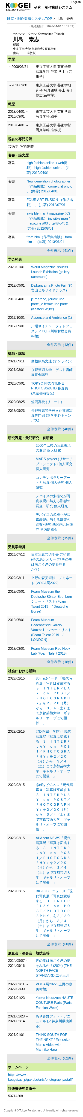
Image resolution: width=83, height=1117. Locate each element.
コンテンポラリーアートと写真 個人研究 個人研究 (54, 482)
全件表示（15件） (61, 538)
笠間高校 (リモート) (46, 402)
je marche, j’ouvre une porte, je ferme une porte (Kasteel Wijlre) (49, 304)
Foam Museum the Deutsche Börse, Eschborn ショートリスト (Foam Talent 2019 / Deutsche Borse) (53, 601)
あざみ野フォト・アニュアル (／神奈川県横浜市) (54, 1021)
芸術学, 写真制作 (21, 146)
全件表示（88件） (61, 944)
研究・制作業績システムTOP (29, 19)
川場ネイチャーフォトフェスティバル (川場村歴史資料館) (52, 331)
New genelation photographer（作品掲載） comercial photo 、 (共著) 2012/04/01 (49, 186)
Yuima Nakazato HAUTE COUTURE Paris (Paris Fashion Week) (54, 1003)
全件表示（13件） (61, 345)
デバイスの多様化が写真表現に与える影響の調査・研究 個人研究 (53, 501)
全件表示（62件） (61, 1058)
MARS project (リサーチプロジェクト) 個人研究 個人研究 (54, 464)
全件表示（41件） (61, 250)
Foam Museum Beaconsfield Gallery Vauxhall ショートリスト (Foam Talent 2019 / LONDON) (51, 630)
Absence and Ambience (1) (51, 317)
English (76, 2)
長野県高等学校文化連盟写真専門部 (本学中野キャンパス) (52, 415)
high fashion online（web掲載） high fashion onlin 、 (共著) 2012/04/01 (48, 168)
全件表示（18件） (61, 662)
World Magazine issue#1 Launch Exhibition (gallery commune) (50, 272)
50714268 (15, 1096)
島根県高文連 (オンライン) (51, 361)
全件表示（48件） (61, 429)
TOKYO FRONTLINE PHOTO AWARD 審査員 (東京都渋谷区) (49, 388)
